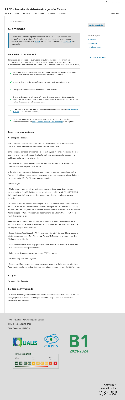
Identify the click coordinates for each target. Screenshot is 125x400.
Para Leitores (92, 40)
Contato (62, 13)
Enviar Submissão (96, 25)
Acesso (118, 2)
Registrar (67, 41)
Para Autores (92, 43)
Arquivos (26, 13)
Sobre (7, 13)
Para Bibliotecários (94, 47)
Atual (17, 13)
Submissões (39, 13)
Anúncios (52, 13)
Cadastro (109, 2)
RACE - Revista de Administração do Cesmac (36, 9)
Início (10, 21)
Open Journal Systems (97, 57)
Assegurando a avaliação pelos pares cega (47, 122)
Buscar (116, 13)
